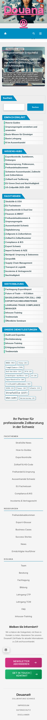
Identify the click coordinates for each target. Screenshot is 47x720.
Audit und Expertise (15, 335)
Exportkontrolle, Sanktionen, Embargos (19, 158)
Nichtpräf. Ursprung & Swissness (21, 255)
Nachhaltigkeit (12, 275)
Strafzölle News (23, 442)
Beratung (23, 573)
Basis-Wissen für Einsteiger (19, 134)
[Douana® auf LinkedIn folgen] (6, 649)
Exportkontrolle (15, 380)
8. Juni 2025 (11, 70)
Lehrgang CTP (23, 594)
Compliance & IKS (14, 242)
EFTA (28, 371)
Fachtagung (23, 580)
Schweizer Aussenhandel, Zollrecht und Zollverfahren (22, 173)
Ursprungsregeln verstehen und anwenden (21, 128)
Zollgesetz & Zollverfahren (18, 234)
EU (34, 376)
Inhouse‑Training (23, 616)
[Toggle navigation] (40, 33)
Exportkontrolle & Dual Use (18, 210)
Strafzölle (17, 392)
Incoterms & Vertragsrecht (18, 271)
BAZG (10, 363)
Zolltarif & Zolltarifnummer (18, 238)
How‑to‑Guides (12, 123)
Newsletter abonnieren (21, 662)
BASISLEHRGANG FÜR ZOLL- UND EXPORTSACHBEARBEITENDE (23, 299)
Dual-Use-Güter (13, 371)
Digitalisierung (12, 230)
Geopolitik (10, 259)
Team (23, 565)
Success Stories (24, 536)
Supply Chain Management (18, 263)
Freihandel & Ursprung (23, 471)
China (22, 363)
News (23, 544)
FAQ (23, 609)
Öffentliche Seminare (15, 321)
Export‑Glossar (23, 522)
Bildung (23, 587)
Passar (21, 388)
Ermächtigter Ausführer (17, 376)
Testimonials (11, 317)
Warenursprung (27, 398)
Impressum (23, 705)
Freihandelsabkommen (18, 384)
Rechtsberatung (13, 339)
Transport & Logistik (15, 267)
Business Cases (23, 529)
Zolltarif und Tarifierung (16, 179)
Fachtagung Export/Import (18, 289)
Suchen (7, 98)
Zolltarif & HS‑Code (23, 464)
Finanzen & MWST (15, 49)
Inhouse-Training (13, 313)
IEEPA (10, 388)
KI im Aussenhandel (15, 142)
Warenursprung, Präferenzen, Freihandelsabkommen (19, 166)
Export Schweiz (13, 246)
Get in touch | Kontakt (21, 674)
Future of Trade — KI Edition (19, 293)
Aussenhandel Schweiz (17, 226)
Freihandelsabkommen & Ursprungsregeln (17, 220)
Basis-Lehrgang (13, 138)
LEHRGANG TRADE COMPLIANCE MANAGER (22, 307)
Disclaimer (24, 715)
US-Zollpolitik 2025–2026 (17, 187)
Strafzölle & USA (13, 201)
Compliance (14, 367)
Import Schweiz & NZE (16, 250)
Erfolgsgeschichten (15, 347)
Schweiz (35, 388)
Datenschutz (23, 710)
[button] (33, 33)
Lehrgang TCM (23, 602)
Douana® (24, 16)
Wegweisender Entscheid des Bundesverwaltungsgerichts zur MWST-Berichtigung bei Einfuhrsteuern (22, 59)
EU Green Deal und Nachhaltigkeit (22, 183)
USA (11, 398)
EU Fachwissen (13, 206)
